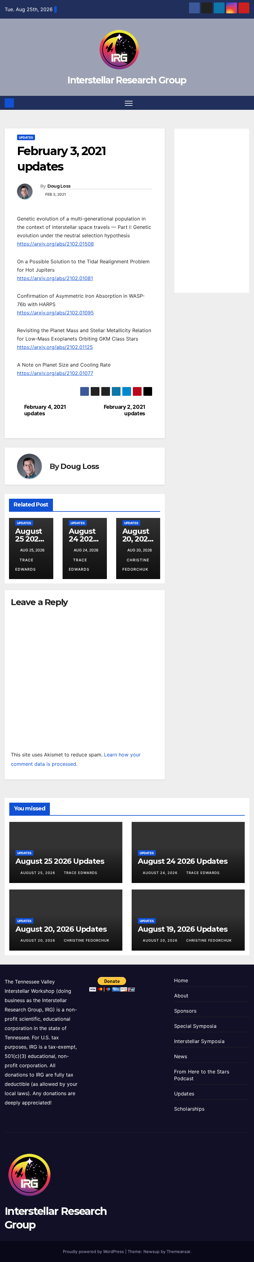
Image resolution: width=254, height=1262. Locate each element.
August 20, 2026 (38, 940)
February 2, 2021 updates (124, 410)
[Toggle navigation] (128, 103)
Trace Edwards (80, 873)
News (180, 1056)
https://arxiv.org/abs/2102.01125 (55, 347)
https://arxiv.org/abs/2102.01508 (55, 244)
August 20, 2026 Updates (137, 539)
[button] (245, 103)
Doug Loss (59, 186)
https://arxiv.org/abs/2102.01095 (55, 313)
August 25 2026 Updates (30, 539)
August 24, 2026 (161, 873)
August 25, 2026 (38, 873)
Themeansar (178, 1251)
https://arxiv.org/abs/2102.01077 (55, 373)
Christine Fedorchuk (86, 940)
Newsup (151, 1251)
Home (181, 980)
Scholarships (189, 1109)
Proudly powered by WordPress (94, 1251)
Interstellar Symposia (199, 1041)
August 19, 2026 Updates (182, 929)
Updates (26, 137)
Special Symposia (195, 1026)
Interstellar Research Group (127, 80)
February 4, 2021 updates (45, 410)
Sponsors (185, 1011)
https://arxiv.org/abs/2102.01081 (55, 278)
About (181, 995)
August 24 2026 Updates (84, 539)
